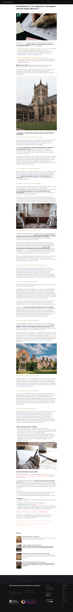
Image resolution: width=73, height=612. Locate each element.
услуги (48, 2)
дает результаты (40, 504)
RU (62, 602)
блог (54, 2)
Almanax (24, 42)
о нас (43, 2)
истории (64, 596)
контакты (64, 2)
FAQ (59, 2)
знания (63, 592)
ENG (70, 2)
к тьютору (51, 335)
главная (64, 587)
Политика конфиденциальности (14, 594)
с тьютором (25, 250)
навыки (63, 594)
